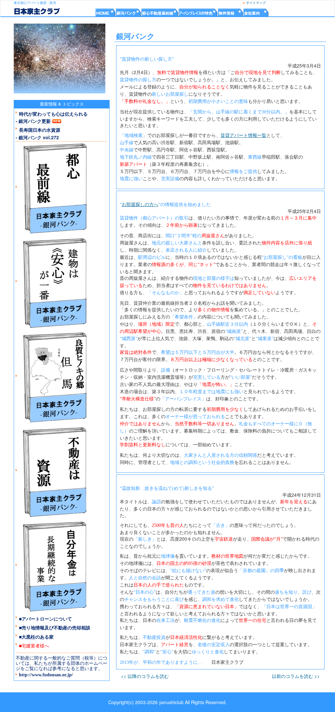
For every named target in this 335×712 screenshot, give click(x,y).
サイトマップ (257, 3)
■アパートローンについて (45, 618)
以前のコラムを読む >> (296, 676)
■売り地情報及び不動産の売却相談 (54, 627)
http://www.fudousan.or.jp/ (46, 674)
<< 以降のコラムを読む (145, 676)
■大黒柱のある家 (36, 636)
